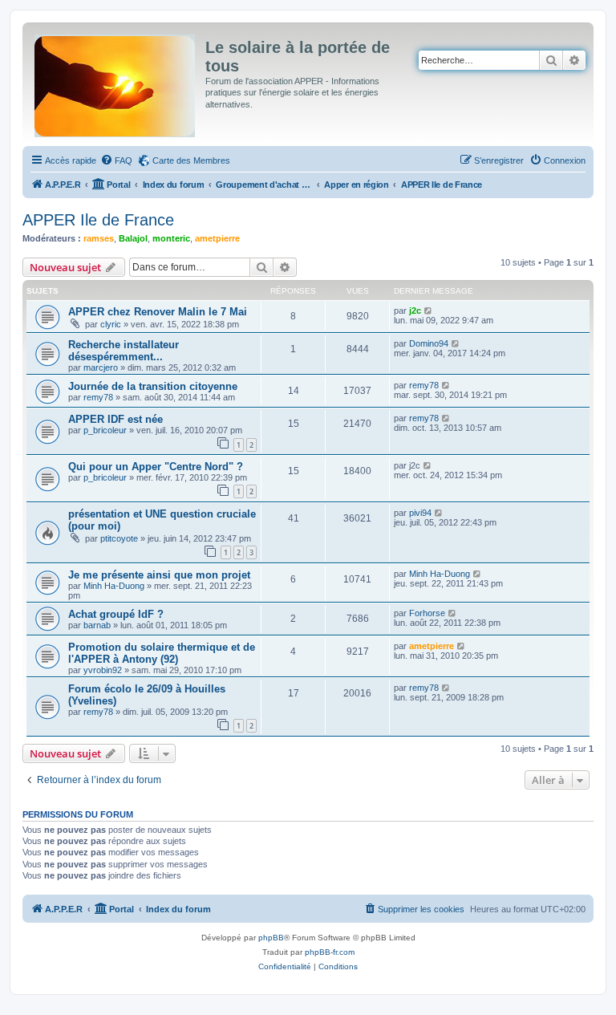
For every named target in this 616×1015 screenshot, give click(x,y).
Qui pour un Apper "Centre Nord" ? (155, 467)
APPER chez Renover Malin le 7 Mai (157, 312)
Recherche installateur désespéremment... (123, 351)
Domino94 (428, 343)
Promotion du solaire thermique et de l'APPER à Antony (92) (161, 653)
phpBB (271, 937)
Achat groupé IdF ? (116, 614)
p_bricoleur (105, 430)
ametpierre (217, 238)
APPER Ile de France (98, 220)
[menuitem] (116, 160)
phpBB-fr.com (330, 952)
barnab (97, 625)
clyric (110, 324)
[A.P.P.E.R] (115, 82)
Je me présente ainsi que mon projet (159, 575)
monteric (171, 238)
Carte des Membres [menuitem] (191, 160)
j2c (415, 310)
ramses (98, 238)
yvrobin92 (102, 670)
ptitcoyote (119, 538)
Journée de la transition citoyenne (152, 386)
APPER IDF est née (115, 419)
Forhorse (427, 613)
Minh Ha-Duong (113, 586)
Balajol (133, 238)
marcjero (100, 367)
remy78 (98, 397)
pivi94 (420, 513)
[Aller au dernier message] (429, 310)
